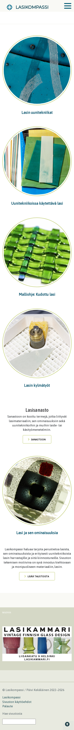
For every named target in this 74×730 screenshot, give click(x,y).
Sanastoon (38, 439)
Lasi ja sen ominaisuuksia (37, 533)
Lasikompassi (11, 697)
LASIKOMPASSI (32, 7)
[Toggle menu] (67, 6)
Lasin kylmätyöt (37, 385)
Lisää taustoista (38, 576)
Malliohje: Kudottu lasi (37, 294)
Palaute (7, 706)
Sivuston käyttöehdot (16, 702)
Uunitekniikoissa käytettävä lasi (37, 203)
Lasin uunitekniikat (37, 112)
